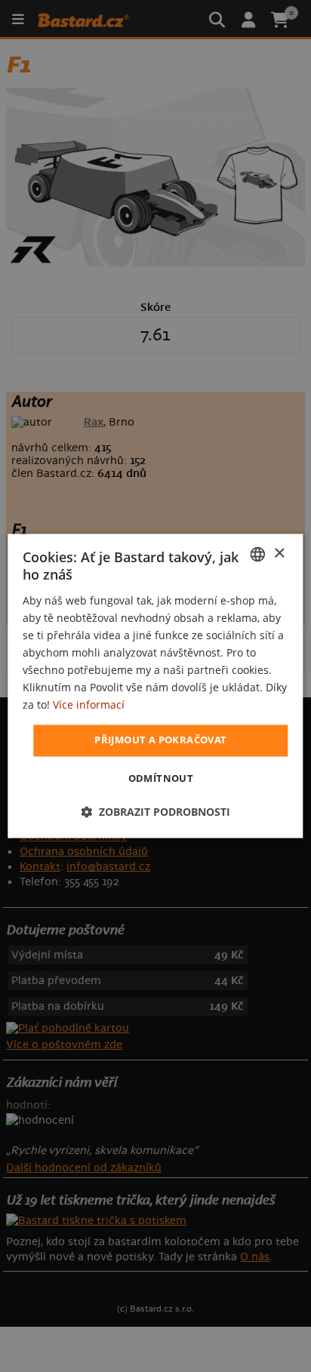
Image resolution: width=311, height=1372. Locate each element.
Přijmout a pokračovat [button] (160, 740)
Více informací (89, 705)
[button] (155, 812)
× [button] (279, 553)
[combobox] (258, 553)
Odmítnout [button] (161, 779)
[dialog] (155, 686)
